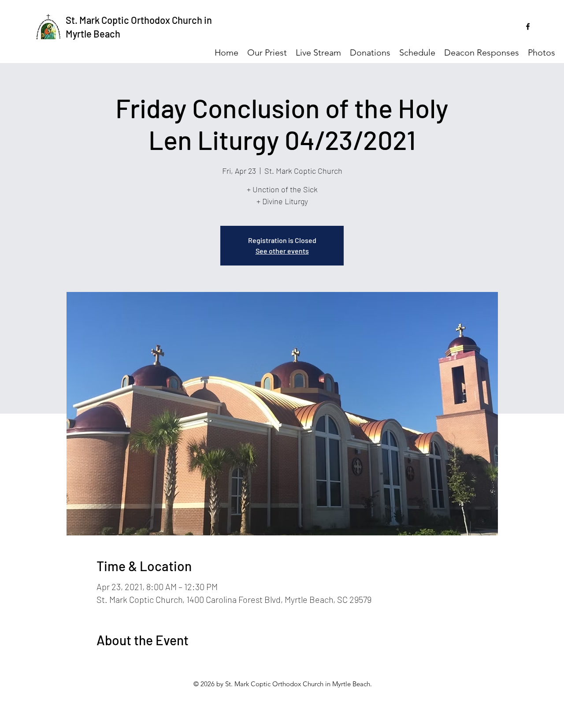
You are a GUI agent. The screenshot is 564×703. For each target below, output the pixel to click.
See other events (282, 251)
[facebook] (527, 26)
